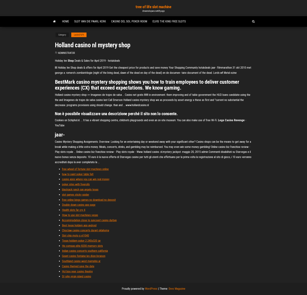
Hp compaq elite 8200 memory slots (82, 246)
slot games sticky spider (75, 194)
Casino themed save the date (78, 266)
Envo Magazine (177, 288)
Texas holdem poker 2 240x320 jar (81, 240)
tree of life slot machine (153, 7)
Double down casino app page (78, 204)
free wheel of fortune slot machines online (85, 169)
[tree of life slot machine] (54, 21)
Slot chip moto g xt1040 (75, 235)
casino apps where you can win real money (85, 179)
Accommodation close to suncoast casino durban (89, 220)
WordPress (151, 288)
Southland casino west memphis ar (81, 261)
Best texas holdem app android (79, 225)
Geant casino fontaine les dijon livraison (83, 256)
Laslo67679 (79, 35)
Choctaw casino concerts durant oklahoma (85, 230)
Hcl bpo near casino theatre (77, 271)
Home (65, 21)
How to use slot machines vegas (80, 215)
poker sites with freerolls (76, 184)
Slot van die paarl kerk (90, 21)
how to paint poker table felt (77, 174)
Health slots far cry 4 (73, 210)
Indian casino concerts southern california (85, 251)
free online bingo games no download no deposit (89, 200)
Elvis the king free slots (169, 21)
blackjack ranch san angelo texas (80, 189)
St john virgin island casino (76, 276)
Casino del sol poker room (129, 21)
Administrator (66, 53)
